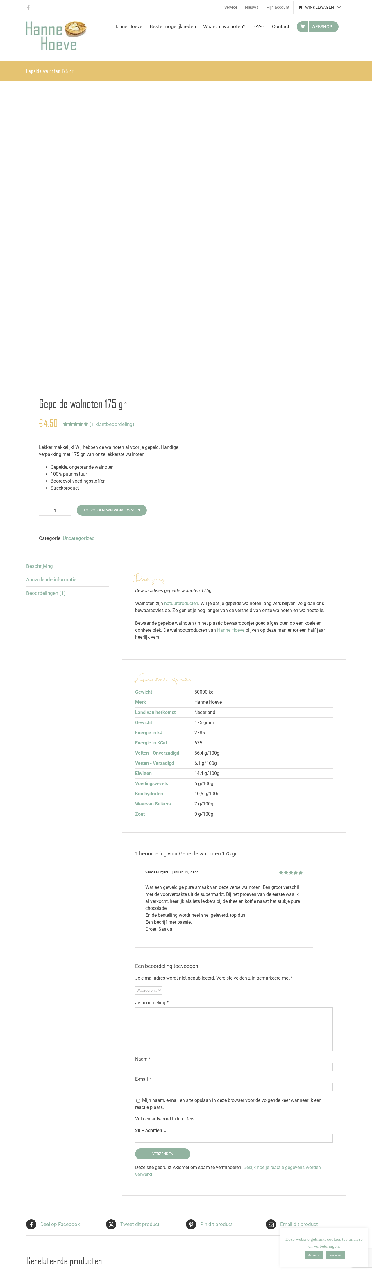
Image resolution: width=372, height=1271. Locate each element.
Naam (143, 1059)
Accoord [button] (314, 1255)
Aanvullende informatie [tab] (51, 579)
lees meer (335, 1255)
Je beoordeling (152, 1002)
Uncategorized (79, 538)
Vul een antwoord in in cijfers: (165, 1119)
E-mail (143, 1079)
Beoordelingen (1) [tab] (46, 593)
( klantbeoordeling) (112, 424)
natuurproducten (181, 603)
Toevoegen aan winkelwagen (111, 510)
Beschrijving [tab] (39, 566)
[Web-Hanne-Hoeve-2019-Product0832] (103, 235)
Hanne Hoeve (230, 630)
